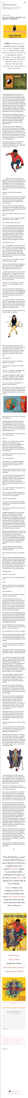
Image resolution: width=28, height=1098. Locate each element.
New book (11, 1039)
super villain (12, 1043)
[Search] (25, 2)
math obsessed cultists (16, 897)
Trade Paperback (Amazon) (14, 967)
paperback (16, 1039)
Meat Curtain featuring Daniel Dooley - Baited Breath (18, 1030)
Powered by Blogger (15, 1091)
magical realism (5, 1039)
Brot (3, 424)
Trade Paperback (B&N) (14, 971)
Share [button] (3, 1035)
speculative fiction (6, 1043)
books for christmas (13, 1037)
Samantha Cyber (6, 284)
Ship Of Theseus (14, 1041)
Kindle (21, 1037)
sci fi (3, 1041)
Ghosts (7, 888)
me (18, 736)
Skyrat (6, 50)
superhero (18, 1043)
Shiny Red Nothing (9, 5)
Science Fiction (7, 1041)
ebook (18, 1037)
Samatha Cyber (22, 1039)
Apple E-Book (14, 959)
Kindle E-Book (14, 955)
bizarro (6, 1037)
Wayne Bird (13, 869)
